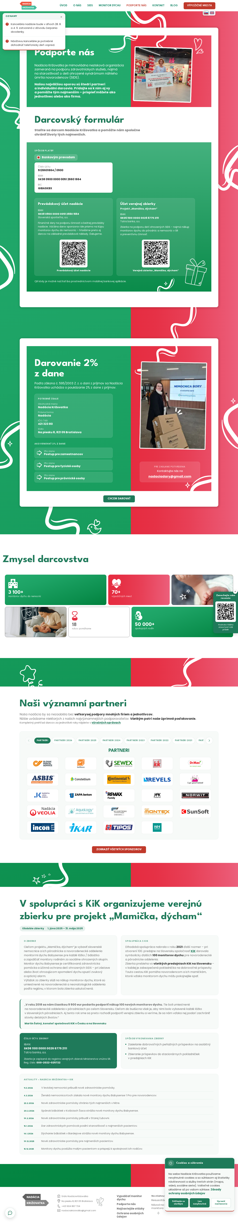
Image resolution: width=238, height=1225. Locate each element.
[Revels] (157, 779)
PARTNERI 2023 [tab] (135, 741)
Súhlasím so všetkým (178, 1202)
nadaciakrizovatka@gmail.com (79, 1210)
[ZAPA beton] (81, 795)
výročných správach (106, 722)
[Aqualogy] (81, 811)
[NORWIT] (195, 795)
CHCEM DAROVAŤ (119, 498)
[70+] (139, 590)
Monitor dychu (110, 5)
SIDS (90, 5)
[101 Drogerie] (157, 827)
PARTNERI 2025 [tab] (87, 741)
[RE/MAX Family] (119, 795)
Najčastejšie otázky (130, 1208)
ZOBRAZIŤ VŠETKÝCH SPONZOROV (119, 849)
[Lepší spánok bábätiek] (195, 779)
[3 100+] (55, 590)
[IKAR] (81, 827)
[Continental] (119, 779)
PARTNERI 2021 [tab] (183, 741)
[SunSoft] (195, 811)
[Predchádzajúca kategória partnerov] (28, 740)
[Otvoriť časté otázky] (10, 1213)
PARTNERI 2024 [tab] (112, 741)
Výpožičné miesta (199, 5)
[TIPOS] (119, 827)
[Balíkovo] (81, 763)
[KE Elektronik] (119, 811)
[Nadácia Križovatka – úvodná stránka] (28, 6)
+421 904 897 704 (71, 1206)
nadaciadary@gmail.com (169, 476)
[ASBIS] (42, 779)
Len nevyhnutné (199, 1202)
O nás (77, 5)
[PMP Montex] (157, 811)
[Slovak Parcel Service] (42, 763)
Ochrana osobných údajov (130, 1214)
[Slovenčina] (206, 13)
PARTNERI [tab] (42, 741)
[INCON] (42, 827)
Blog (174, 5)
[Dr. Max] (195, 763)
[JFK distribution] (157, 795)
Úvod (63, 5)
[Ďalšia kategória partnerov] (209, 740)
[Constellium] (81, 779)
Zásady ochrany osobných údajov (194, 1191)
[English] (212, 13)
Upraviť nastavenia (221, 1202)
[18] (99, 622)
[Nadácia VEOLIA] (42, 811)
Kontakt (158, 5)
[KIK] (157, 763)
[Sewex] (119, 763)
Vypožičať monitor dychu (129, 1197)
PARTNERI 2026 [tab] (63, 741)
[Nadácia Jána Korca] (42, 795)
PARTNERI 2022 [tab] (160, 741)
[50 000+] (182, 622)
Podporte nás (136, 5)
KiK (193, 951)
